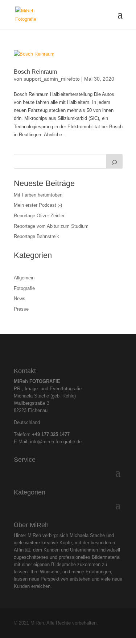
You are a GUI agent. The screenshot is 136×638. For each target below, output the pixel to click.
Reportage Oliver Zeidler (39, 215)
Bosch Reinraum (35, 72)
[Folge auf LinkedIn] (74, 349)
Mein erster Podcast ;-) (38, 205)
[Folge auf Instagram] (62, 349)
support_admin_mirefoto (52, 79)
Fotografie (24, 288)
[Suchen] (114, 161)
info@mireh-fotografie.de (56, 441)
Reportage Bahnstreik (36, 236)
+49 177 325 (45, 434)
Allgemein (24, 277)
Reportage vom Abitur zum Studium (51, 226)
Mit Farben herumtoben (38, 195)
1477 (64, 434)
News (19, 298)
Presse (21, 309)
